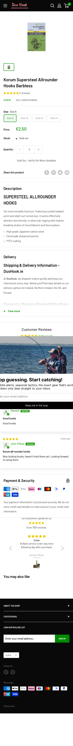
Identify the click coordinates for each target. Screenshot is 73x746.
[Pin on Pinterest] (53, 172)
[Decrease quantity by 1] (19, 149)
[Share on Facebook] (46, 172)
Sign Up (62, 638)
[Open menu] (5, 5)
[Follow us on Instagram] (12, 672)
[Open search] (52, 6)
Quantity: (9, 149)
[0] (66, 6)
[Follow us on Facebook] (6, 672)
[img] (10, 438)
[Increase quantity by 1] (38, 149)
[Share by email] (66, 172)
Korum (7, 100)
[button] (11, 93)
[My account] (59, 6)
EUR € (8, 655)
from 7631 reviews (36, 527)
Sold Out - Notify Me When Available (36, 160)
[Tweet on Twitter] (60, 172)
